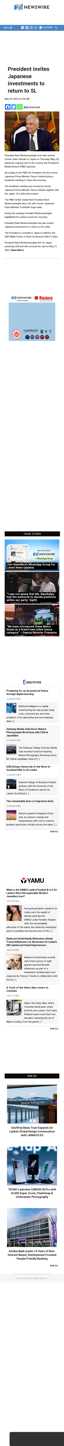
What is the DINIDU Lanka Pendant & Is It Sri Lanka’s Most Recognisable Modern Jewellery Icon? (31, 893)
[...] (12, 721)
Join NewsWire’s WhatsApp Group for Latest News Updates (31, 566)
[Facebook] (7, 107)
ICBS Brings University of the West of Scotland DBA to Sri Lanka (28, 768)
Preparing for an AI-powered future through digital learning (27, 692)
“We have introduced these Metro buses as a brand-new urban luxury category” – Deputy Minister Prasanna (32, 629)
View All (54, 832)
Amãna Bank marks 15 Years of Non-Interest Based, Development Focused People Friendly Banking (32, 1254)
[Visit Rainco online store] (32, 317)
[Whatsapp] (20, 107)
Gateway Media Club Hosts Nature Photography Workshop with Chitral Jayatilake (27, 732)
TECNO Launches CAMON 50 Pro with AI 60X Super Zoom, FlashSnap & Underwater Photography (32, 1193)
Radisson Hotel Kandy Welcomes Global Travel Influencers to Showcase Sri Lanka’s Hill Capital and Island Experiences (31, 942)
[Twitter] (13, 107)
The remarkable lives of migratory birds (30, 801)
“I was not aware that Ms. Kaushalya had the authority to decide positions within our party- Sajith (31, 597)
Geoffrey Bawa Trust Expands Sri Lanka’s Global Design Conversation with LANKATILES (32, 1131)
